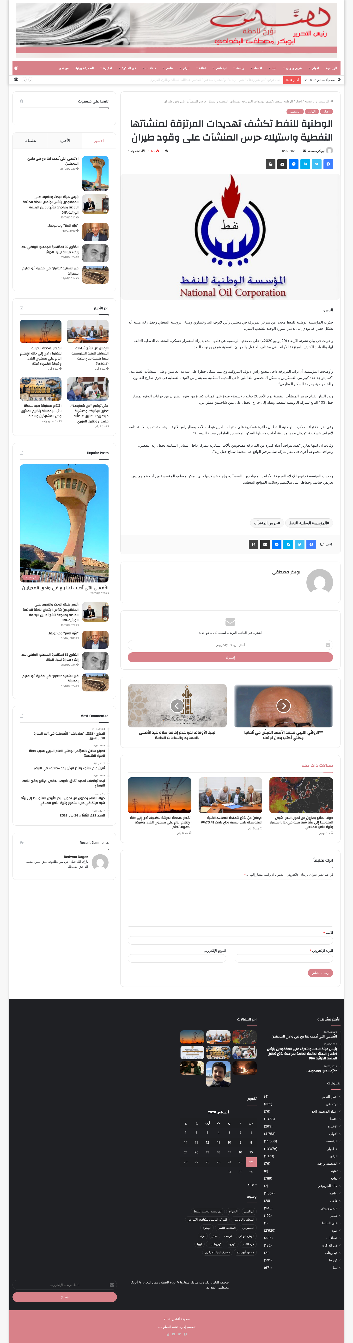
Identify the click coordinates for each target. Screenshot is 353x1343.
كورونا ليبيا (215, 1244)
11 (218, 1142)
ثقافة (202, 68)
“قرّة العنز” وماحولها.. (63, 225)
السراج (233, 1211)
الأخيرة (65, 140)
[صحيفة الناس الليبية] (176, 30)
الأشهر (99, 140)
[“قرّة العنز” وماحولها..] (95, 232)
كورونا (333, 1260)
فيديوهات (331, 1253)
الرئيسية (331, 68)
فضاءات (151, 68)
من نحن (64, 68)
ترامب (228, 1236)
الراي (186, 68)
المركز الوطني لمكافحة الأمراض (207, 1219)
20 (196, 1152)
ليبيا (274, 68)
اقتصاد (258, 68)
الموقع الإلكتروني (215, 951)
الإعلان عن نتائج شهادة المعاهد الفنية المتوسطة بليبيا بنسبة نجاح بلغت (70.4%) (231, 820)
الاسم (328, 933)
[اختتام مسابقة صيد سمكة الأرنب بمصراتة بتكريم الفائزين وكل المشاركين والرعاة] (40, 389)
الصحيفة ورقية (84, 68)
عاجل (334, 1201)
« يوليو (252, 1184)
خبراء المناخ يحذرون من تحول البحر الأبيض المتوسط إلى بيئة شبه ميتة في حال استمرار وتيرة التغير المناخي (301, 822)
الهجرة (207, 1227)
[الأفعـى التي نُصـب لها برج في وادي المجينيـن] (95, 173)
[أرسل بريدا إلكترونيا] (304, 151)
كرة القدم (248, 1244)
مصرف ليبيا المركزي (217, 1252)
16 (240, 1152)
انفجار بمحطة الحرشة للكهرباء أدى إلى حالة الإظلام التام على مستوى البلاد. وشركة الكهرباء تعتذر (160, 822)
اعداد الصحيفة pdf (325, 1111)
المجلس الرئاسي (244, 1219)
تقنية (334, 1171)
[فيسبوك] (328, 164)
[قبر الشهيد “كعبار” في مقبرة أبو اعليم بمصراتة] (95, 275)
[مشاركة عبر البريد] (282, 164)
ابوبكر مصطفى (315, 151)
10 (229, 1142)
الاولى (315, 68)
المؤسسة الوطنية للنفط (308, 523)
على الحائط (330, 1223)
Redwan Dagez (76, 857)
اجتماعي (221, 68)
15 (251, 1152)
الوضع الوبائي (246, 1236)
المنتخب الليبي (227, 1227)
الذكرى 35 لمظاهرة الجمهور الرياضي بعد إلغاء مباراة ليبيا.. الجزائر (50, 249)
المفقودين (248, 1227)
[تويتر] (317, 164)
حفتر (215, 1236)
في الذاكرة (129, 68)
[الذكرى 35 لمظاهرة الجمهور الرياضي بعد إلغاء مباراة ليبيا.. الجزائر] (95, 253)
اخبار (299, 101)
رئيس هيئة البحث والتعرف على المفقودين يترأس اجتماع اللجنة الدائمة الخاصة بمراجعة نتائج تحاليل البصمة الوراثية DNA (51, 205)
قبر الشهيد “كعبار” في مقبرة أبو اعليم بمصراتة (50, 271)
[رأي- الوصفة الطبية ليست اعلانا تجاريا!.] (192, 1068)
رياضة (240, 68)
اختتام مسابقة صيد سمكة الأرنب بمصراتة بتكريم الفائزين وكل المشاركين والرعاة (41, 411)
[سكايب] (305, 164)
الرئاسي (249, 1211)
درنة (202, 1236)
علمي (169, 68)
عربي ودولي (294, 68)
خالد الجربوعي (327, 1186)
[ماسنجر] (293, 164)
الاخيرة (107, 68)
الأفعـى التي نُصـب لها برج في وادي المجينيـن (53, 161)
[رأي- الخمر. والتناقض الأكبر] (218, 1074)
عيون (334, 1230)
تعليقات (30, 140)
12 (207, 1142)
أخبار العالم (330, 1096)
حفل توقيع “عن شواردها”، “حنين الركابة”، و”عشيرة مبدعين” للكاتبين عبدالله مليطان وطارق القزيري (215, 80)
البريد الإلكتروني (321, 951)
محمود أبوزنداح (245, 1252)
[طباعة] (270, 164)
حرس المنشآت (266, 523)
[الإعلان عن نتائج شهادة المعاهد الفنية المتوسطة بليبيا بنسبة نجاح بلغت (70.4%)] (230, 795)
